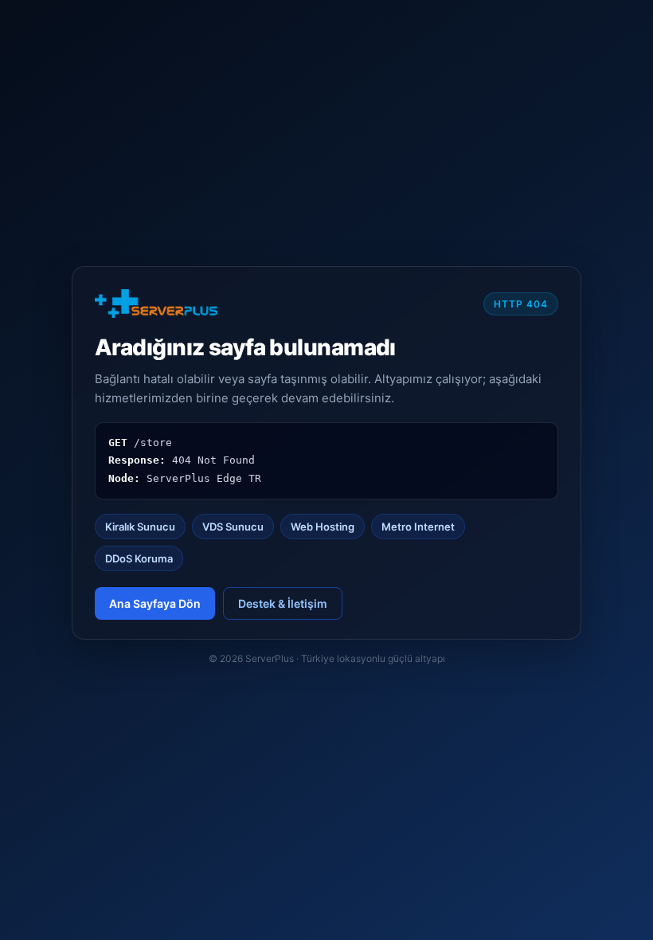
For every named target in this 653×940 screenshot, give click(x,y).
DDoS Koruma (139, 558)
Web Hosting (322, 526)
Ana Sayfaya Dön (155, 603)
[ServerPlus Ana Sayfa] (156, 303)
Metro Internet (418, 526)
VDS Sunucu (233, 526)
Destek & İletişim (282, 603)
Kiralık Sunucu (140, 526)
